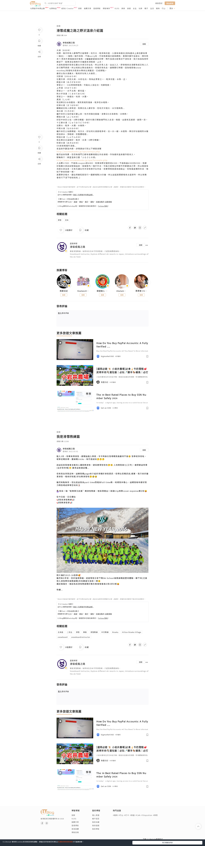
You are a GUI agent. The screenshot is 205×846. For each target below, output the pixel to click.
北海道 (60, 632)
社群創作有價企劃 (37, 8)
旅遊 (129, 8)
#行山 (121, 815)
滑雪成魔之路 (69, 42)
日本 (67, 220)
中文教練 (105, 632)
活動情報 (108, 202)
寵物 (158, 8)
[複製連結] (39, 182)
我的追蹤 (95, 825)
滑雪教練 (94, 632)
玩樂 (140, 8)
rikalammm (122, 291)
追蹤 (144, 44)
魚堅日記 (64, 291)
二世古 (69, 632)
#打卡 (126, 815)
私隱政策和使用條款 (65, 842)
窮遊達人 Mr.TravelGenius (102, 291)
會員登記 (159, 3)
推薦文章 (87, 8)
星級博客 (97, 8)
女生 (135, 8)
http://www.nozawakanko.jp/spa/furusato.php (82, 160)
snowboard (63, 637)
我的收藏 (95, 822)
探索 (80, 8)
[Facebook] (39, 164)
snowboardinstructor (80, 637)
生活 (152, 8)
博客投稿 (75, 832)
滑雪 (59, 220)
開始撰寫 (169, 3)
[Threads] (39, 176)
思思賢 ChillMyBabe (141, 291)
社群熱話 (53, 8)
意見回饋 (75, 829)
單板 (85, 632)
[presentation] (56, 282)
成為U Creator (67, 8)
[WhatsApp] (39, 170)
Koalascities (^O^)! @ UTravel (83, 291)
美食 (123, 8)
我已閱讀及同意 (167, 842)
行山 (163, 8)
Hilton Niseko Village (131, 632)
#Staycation (146, 815)
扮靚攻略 (99, 202)
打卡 (70, 202)
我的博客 (95, 829)
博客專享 (106, 8)
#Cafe (138, 815)
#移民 (155, 815)
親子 (146, 8)
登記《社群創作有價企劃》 (83, 195)
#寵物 (115, 815)
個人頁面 (95, 815)
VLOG (117, 8)
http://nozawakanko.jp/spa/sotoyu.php (78, 151)
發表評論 (63, 313)
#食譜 (132, 815)
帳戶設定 (95, 818)
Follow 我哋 (103, 206)
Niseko (115, 632)
